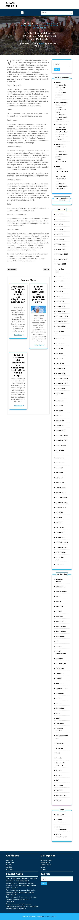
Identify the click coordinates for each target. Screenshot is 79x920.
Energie (59, 646)
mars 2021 (60, 527)
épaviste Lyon (61, 663)
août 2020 (59, 565)
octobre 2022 (61, 445)
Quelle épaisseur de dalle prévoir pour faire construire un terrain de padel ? (61, 90)
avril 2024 (59, 358)
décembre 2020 (62, 542)
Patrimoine (60, 723)
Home (23, 23)
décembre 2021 (62, 498)
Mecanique (60, 708)
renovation (60, 743)
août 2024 (59, 338)
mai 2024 (59, 353)
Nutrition (59, 718)
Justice (58, 698)
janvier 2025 (60, 311)
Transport (59, 790)
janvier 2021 (60, 537)
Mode (58, 713)
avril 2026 (59, 234)
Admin (41, 44)
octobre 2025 (61, 264)
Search (70, 13)
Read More (18, 335)
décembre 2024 (62, 316)
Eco (57, 641)
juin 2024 (59, 348)
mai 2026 (59, 229)
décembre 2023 (62, 378)
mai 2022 (59, 473)
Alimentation (61, 586)
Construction (61, 631)
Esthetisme (60, 668)
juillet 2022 (60, 463)
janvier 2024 (60, 373)
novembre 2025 (62, 259)
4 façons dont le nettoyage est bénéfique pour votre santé (38, 294)
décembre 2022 (62, 435)
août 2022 (59, 458)
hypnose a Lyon (62, 688)
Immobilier (60, 693)
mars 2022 (60, 483)
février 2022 (60, 488)
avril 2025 (59, 296)
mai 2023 (59, 411)
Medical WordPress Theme (39, 916)
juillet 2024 (60, 343)
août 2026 (59, 214)
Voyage (58, 800)
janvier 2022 (60, 492)
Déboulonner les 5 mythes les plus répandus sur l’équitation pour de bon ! (18, 295)
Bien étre (59, 606)
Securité (59, 758)
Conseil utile (60, 621)
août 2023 (59, 401)
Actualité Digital (46, 860)
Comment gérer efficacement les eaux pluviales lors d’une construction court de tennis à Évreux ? (21, 885)
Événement (60, 673)
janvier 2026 (60, 249)
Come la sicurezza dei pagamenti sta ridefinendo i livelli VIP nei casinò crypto (18, 365)
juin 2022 (59, 468)
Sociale (58, 770)
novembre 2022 (62, 440)
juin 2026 (59, 224)
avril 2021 (59, 522)
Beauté (58, 601)
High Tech (59, 683)
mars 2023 (60, 420)
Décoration (60, 636)
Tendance (59, 785)
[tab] (22, 12)
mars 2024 (60, 363)
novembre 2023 (62, 383)
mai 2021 (59, 517)
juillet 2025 (60, 281)
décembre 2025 (62, 254)
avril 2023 (59, 415)
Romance (59, 748)
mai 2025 (59, 291)
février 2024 (60, 368)
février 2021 (60, 532)
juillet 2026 (60, 219)
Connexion (60, 814)
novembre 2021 (62, 502)
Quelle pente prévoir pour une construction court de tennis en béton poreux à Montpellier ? (21, 899)
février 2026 (60, 244)
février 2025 (60, 306)
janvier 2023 (60, 430)
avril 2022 (59, 478)
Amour (58, 596)
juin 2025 (59, 286)
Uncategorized (36, 23)
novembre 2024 (62, 321)
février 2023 (60, 425)
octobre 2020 (61, 552)
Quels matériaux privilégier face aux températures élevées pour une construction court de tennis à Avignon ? (22, 906)
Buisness (59, 616)
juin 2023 (59, 406)
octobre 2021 (61, 507)
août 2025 (59, 276)
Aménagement (61, 591)
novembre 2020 (62, 547)
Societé (59, 775)
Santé (58, 753)
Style (57, 780)
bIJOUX (58, 611)
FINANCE (59, 678)
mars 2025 (60, 301)
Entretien (59, 658)
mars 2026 (60, 239)
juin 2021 (59, 512)
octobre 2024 (61, 326)
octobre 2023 (61, 388)
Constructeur (61, 626)
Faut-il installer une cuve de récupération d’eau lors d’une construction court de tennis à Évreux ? (62, 132)
